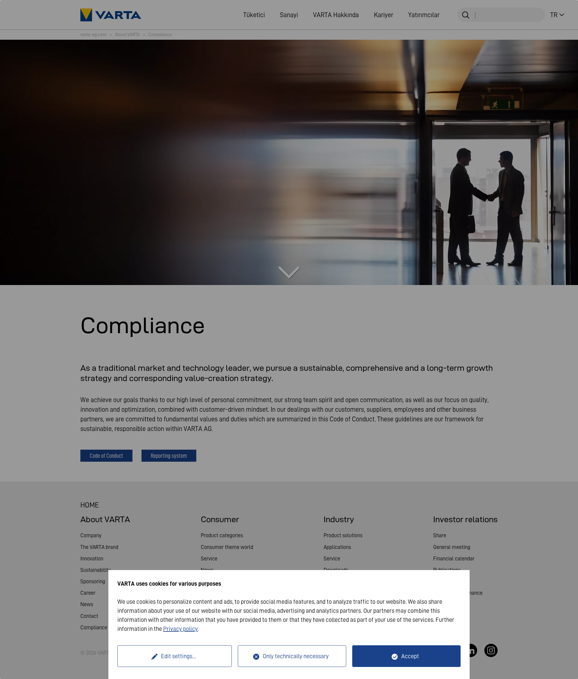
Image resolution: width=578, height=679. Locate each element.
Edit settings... (178, 656)
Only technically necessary (296, 656)
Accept (410, 656)
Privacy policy (180, 628)
